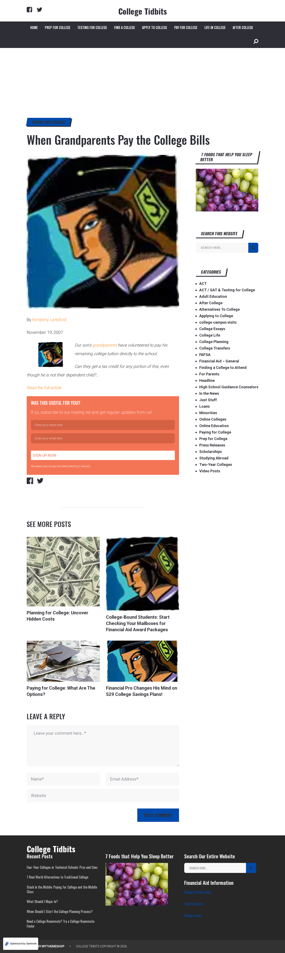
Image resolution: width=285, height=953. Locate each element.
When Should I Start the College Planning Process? (60, 911)
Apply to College (154, 27)
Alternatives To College (219, 309)
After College (243, 27)
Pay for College (185, 27)
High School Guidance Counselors (228, 387)
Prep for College (57, 27)
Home (34, 27)
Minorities (208, 413)
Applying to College (216, 316)
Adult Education (213, 296)
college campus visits (218, 322)
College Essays (212, 329)
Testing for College (92, 27)
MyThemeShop (53, 946)
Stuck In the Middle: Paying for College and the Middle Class (62, 889)
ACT (203, 283)
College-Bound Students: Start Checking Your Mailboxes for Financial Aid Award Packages (138, 623)
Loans (204, 406)
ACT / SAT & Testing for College (227, 290)
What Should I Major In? (42, 901)
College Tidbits (142, 11)
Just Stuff (208, 400)
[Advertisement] (142, 79)
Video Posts (209, 471)
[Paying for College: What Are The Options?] (63, 661)
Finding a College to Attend (223, 367)
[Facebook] (29, 9)
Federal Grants (193, 903)
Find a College (124, 27)
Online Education (214, 426)
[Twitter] (39, 9)
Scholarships (210, 451)
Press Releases (212, 445)
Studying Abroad (213, 458)
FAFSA (205, 354)
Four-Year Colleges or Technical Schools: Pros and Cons (62, 867)
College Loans (193, 915)
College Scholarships (197, 892)
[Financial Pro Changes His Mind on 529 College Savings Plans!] (142, 661)
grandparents (104, 345)
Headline (207, 380)
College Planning (213, 341)
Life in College (215, 27)
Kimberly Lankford (49, 319)
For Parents (209, 374)
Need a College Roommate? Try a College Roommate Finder (60, 923)
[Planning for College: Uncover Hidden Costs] (63, 571)
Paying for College (49, 122)
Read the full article (44, 387)
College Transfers (214, 348)
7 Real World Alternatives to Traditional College (57, 877)
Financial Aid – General (219, 361)
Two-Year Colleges (215, 464)
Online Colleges (212, 419)
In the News (209, 393)
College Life (209, 335)
